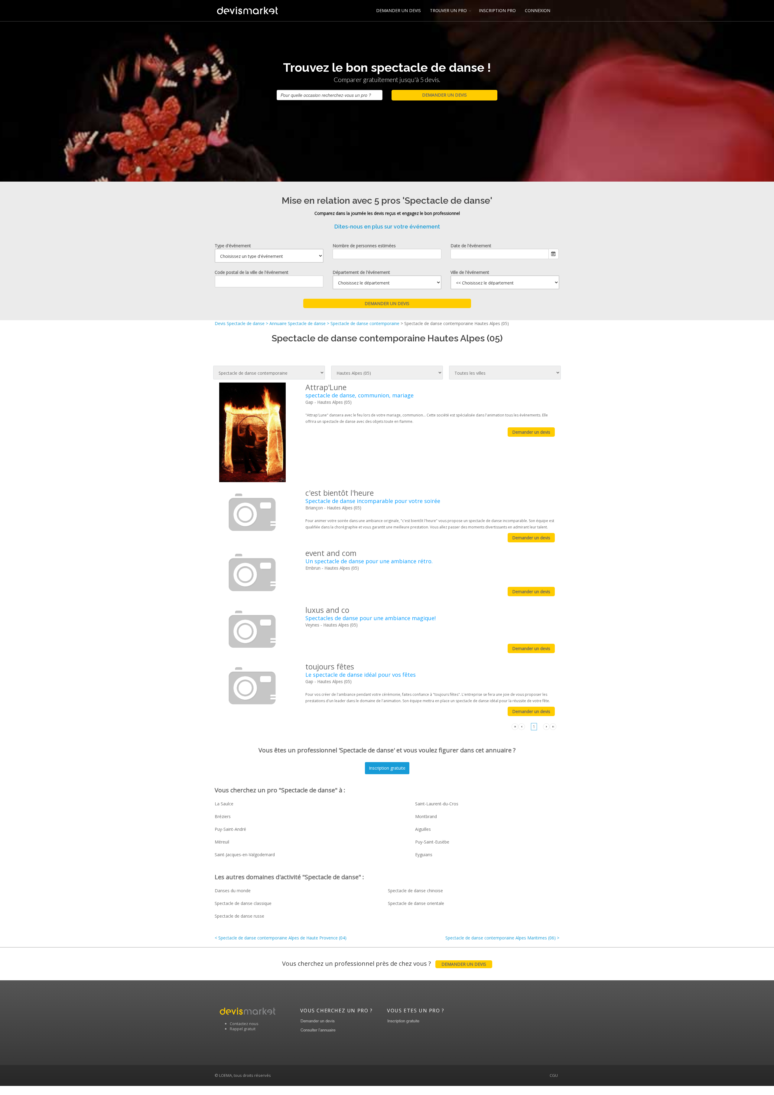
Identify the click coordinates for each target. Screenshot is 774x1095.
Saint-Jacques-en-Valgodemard (245, 854)
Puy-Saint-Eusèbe (432, 842)
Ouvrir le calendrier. (553, 254)
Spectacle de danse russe (239, 916)
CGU (554, 1075)
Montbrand (426, 816)
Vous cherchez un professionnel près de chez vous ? (384, 963)
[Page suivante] (546, 726)
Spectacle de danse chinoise (415, 890)
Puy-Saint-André (230, 829)
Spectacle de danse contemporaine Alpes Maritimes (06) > (502, 938)
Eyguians (423, 854)
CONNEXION (537, 10)
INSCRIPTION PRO (497, 10)
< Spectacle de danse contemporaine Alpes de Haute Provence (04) (280, 938)
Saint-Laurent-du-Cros (436, 804)
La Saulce (224, 804)
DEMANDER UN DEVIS (398, 10)
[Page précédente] (521, 726)
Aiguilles (423, 829)
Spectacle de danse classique (243, 903)
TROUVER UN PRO (448, 10)
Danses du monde (233, 890)
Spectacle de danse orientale (416, 903)
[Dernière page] (553, 726)
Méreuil (222, 842)
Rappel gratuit (242, 1028)
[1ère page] (515, 726)
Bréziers (223, 816)
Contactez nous (244, 1023)
